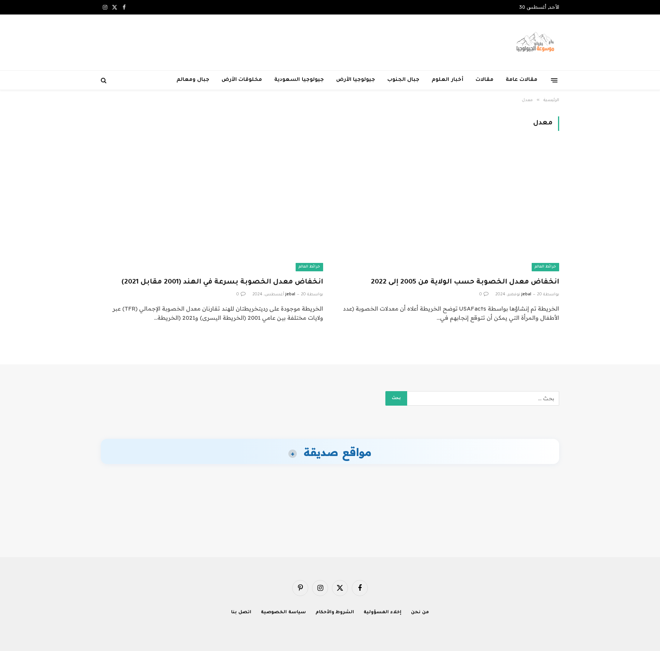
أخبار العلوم (447, 80)
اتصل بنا (241, 612)
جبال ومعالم (192, 80)
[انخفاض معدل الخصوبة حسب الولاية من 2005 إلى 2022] (448, 208)
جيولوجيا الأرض (355, 80)
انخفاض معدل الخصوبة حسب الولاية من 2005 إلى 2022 (465, 282)
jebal (526, 294)
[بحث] (104, 80)
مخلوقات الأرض (242, 80)
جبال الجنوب (403, 80)
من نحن (420, 612)
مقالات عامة (521, 80)
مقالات (484, 80)
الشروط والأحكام (334, 612)
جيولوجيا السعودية (299, 80)
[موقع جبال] (535, 42)
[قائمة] (554, 79)
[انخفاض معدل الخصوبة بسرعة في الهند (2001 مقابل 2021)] (212, 208)
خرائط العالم (545, 267)
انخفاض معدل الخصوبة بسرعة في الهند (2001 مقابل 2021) (222, 282)
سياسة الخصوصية (283, 612)
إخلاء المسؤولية (382, 612)
